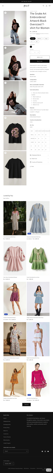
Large (46, 38)
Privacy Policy (6, 427)
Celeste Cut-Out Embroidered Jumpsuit (11, 358)
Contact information (46, 469)
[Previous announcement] (2, 1)
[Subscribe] (26, 451)
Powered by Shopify (19, 468)
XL (32, 41)
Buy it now (39, 61)
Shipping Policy (6, 421)
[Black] (31, 47)
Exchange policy (7, 424)
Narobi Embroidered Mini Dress (33, 358)
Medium (39, 38)
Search (4, 418)
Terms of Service (7, 437)
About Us (5, 430)
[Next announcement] (50, 1)
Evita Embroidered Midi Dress (9, 236)
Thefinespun (13, 468)
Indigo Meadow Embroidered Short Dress (35, 317)
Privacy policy (32, 468)
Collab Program (6, 443)
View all (27, 404)
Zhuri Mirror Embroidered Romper (10, 277)
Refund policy (6, 440)
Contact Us (5, 433)
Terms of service (40, 468)
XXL (37, 41)
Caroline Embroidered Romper (9, 317)
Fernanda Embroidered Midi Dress (33, 236)
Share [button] (32, 166)
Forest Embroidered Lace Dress (33, 277)
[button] (2, 5)
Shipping (38, 33)
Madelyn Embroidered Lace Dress (10, 398)
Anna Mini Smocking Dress (32, 398)
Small (32, 38)
